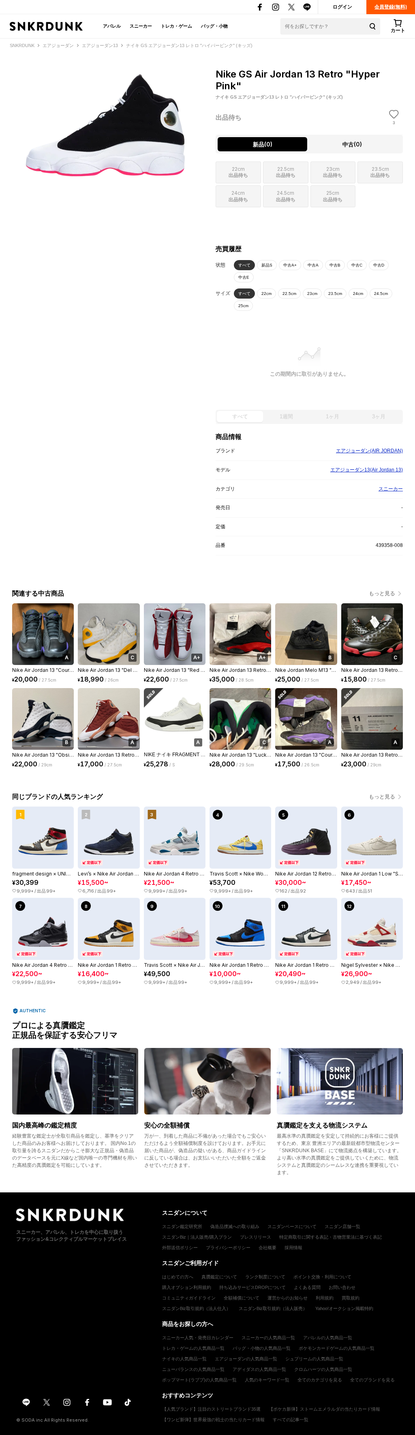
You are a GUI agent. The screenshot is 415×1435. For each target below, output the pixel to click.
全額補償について (241, 1297)
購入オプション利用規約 (186, 1287)
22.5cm (289, 293)
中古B (334, 265)
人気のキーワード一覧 (267, 1379)
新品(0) (262, 144)
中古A (313, 265)
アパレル (112, 26)
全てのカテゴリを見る (319, 1379)
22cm (266, 293)
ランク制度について (265, 1276)
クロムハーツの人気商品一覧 (323, 1369)
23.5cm (335, 293)
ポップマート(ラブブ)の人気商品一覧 (199, 1379)
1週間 (286, 416)
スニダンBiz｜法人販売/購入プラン (197, 1237)
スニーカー (141, 26)
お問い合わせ (342, 1287)
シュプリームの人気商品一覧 (314, 1358)
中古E (243, 277)
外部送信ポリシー (180, 1247)
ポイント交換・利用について (322, 1276)
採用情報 (293, 1247)
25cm (243, 305)
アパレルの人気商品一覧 (327, 1337)
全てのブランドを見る (372, 1379)
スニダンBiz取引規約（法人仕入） (196, 1308)
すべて (244, 265)
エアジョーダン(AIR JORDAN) (369, 451)
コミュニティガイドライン (189, 1297)
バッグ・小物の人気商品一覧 (262, 1348)
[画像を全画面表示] (105, 120)
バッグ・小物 (214, 26)
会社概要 (267, 1247)
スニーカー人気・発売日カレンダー (197, 1337)
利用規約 (325, 1297)
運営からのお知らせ (287, 1297)
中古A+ (290, 265)
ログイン (342, 7)
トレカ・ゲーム (176, 26)
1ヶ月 (332, 416)
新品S (266, 265)
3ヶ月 (378, 416)
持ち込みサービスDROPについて (252, 1287)
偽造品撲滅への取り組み (234, 1226)
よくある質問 (307, 1287)
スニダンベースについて (292, 1226)
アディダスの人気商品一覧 (259, 1369)
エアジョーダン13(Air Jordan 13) (366, 470)
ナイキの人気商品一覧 (184, 1358)
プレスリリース (255, 1237)
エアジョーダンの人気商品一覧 (246, 1358)
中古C (356, 265)
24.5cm (381, 293)
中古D (378, 265)
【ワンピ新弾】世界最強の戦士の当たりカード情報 (213, 1419)
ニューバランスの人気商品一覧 (193, 1369)
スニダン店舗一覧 (342, 1226)
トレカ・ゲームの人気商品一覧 (193, 1348)
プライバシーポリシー (228, 1247)
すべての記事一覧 (290, 1419)
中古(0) (352, 144)
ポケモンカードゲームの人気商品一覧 (336, 1348)
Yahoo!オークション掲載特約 (344, 1308)
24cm (358, 293)
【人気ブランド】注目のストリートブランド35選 (211, 1409)
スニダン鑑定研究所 (182, 1226)
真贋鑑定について (219, 1276)
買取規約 (350, 1297)
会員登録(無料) (390, 7)
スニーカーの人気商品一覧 (268, 1337)
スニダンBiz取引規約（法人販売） (273, 1308)
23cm (312, 293)
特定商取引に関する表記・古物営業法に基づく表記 (330, 1237)
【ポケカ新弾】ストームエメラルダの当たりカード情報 (324, 1409)
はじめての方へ (177, 1276)
